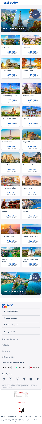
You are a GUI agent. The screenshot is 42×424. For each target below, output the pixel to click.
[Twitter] (10, 379)
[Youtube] (24, 379)
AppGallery (36, 368)
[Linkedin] (31, 379)
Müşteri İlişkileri (11, 332)
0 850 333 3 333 (12, 311)
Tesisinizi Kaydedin (12, 325)
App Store (8, 368)
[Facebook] (17, 379)
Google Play (21, 368)
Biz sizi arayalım (11, 318)
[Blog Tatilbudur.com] (38, 379)
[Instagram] (3, 379)
